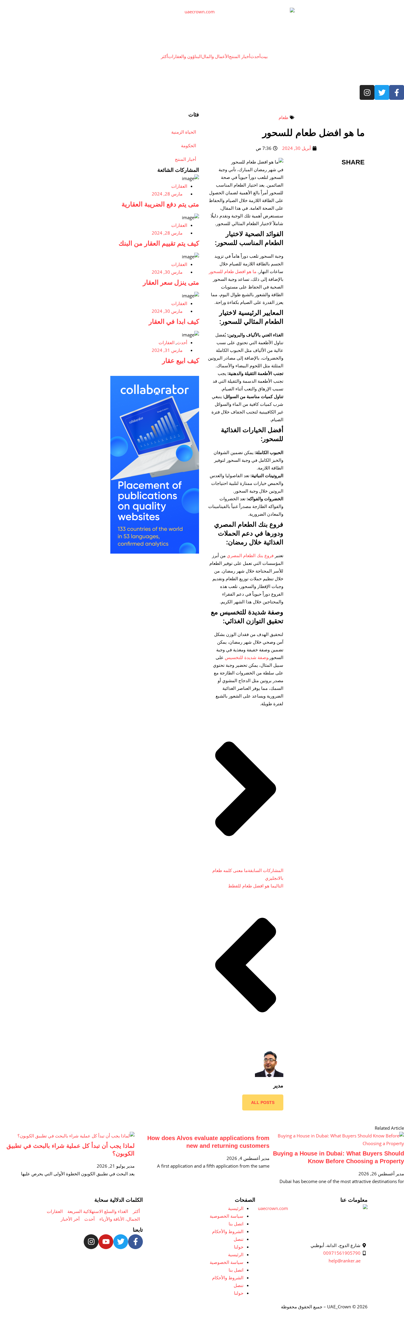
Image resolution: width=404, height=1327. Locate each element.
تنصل (238, 1239)
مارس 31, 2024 (167, 350)
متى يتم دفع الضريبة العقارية (160, 204)
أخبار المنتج (239, 56)
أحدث (255, 56)
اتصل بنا (236, 1224)
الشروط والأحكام (227, 1231)
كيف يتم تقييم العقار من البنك (159, 243)
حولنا (238, 1247)
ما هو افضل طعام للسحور (232, 271)
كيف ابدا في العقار (174, 321)
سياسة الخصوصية (226, 1216)
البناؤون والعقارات (185, 56)
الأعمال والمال (215, 56)
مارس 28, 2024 (167, 194)
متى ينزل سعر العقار (171, 282)
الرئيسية (235, 1208)
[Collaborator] (154, 552)
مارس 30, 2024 (167, 272)
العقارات (179, 186)
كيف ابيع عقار (180, 360)
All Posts (262, 1102)
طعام (283, 117)
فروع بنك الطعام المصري (250, 555)
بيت (264, 56)
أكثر (164, 56)
